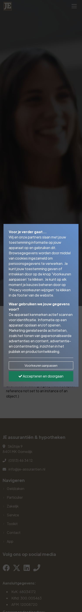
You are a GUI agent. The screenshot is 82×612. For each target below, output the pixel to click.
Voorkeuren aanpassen (41, 365)
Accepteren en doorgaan (42, 376)
